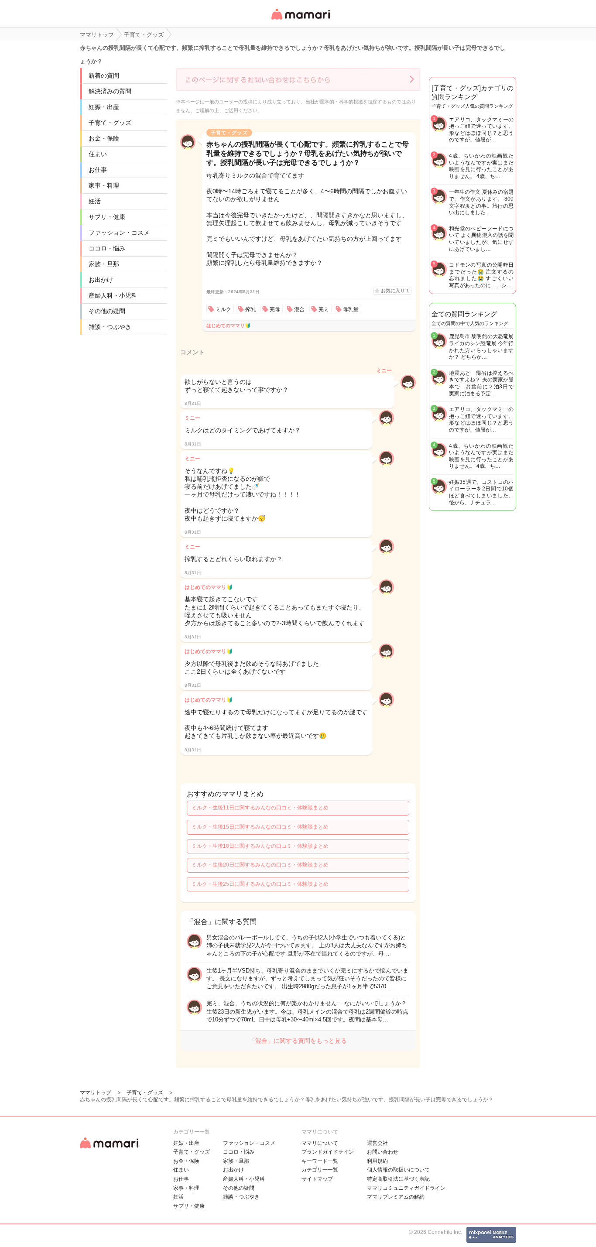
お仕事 (98, 169)
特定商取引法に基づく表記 (398, 1179)
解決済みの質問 (110, 91)
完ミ (324, 309)
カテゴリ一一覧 (319, 1170)
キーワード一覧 (319, 1161)
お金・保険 (104, 138)
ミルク (223, 309)
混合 (299, 309)
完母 (275, 309)
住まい (98, 154)
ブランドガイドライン (327, 1152)
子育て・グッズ (110, 122)
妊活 (95, 201)
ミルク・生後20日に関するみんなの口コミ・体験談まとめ (260, 865)
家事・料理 (104, 185)
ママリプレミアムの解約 (396, 1197)
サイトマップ (317, 1179)
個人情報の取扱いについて (398, 1170)
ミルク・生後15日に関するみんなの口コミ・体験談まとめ (260, 827)
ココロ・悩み (107, 248)
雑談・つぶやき (110, 326)
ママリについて (319, 1143)
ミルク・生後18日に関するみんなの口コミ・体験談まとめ (260, 846)
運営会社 (377, 1143)
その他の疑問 (107, 311)
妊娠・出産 (104, 106)
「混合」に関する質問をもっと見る (298, 1040)
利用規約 (377, 1161)
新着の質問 (104, 75)
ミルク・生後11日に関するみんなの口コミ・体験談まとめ (260, 808)
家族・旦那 (104, 263)
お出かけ (101, 279)
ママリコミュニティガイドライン (406, 1188)
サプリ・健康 (107, 216)
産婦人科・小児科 (113, 295)
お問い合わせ (382, 1152)
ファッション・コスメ (119, 232)
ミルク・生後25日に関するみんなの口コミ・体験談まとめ (260, 884)
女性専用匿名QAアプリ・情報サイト (300, 20)
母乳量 (351, 309)
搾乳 (250, 309)
